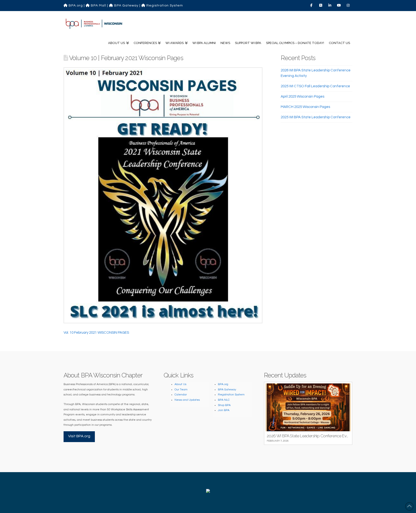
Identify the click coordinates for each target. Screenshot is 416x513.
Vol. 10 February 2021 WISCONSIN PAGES (96, 332)
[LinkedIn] (330, 5)
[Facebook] (312, 5)
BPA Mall (98, 5)
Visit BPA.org (79, 436)
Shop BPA (224, 405)
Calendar (181, 394)
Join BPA (223, 410)
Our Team (181, 389)
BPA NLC (224, 399)
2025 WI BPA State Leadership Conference (316, 117)
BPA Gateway (125, 5)
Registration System (164, 5)
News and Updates (187, 399)
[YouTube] (339, 5)
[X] (321, 5)
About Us (180, 384)
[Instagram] (348, 5)
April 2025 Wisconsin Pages (302, 96)
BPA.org (75, 5)
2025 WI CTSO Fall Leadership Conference (315, 86)
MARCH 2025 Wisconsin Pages (305, 107)
